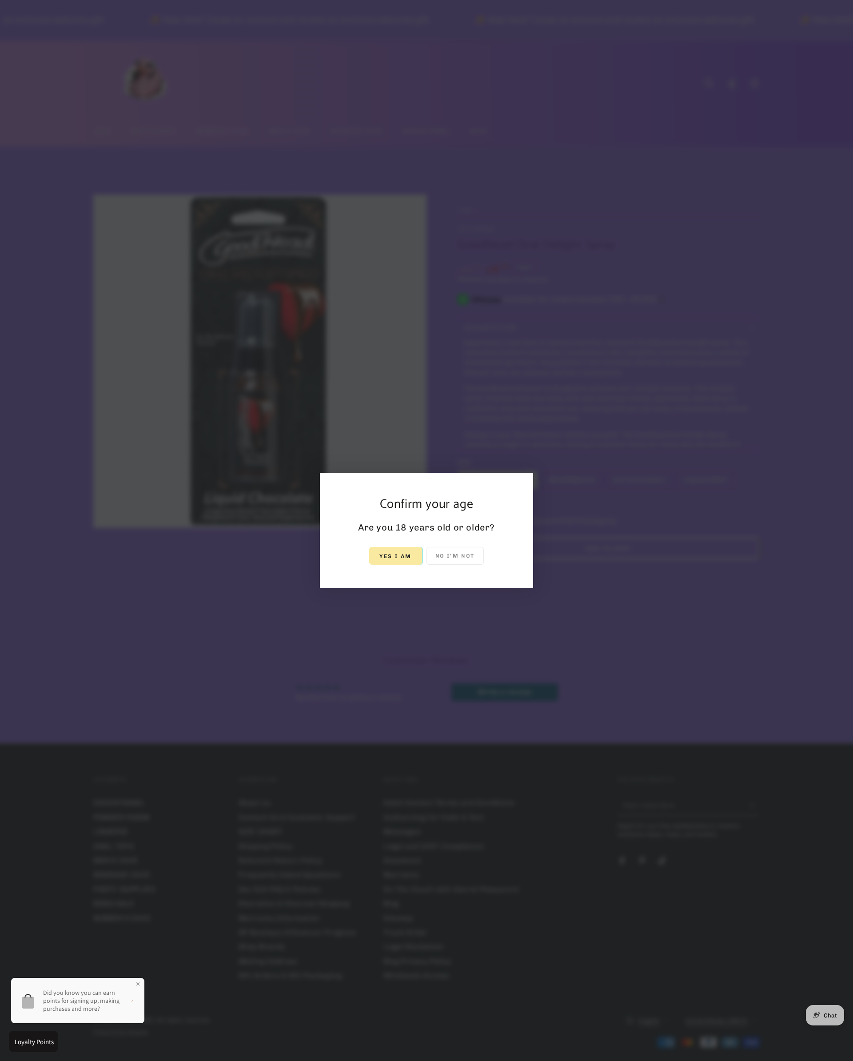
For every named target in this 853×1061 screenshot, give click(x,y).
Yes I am (395, 556)
